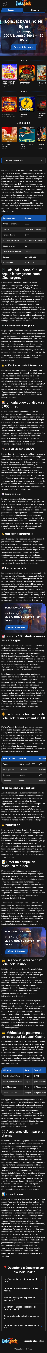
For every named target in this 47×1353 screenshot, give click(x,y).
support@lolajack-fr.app (35, 1341)
